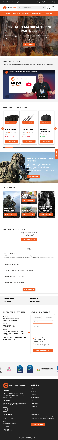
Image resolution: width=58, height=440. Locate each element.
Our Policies (34, 403)
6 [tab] (49, 147)
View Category (10, 214)
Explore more (33, 176)
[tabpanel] (11, 127)
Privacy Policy (37, 339)
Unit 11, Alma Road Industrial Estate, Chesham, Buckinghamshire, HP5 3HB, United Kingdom (13, 333)
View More (11, 141)
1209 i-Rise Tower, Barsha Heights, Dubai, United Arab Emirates (15, 338)
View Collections (29, 239)
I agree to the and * (39, 339)
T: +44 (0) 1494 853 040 (10, 418)
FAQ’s (32, 400)
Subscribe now (38, 424)
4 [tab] (33, 147)
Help (38, 2)
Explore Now (29, 44)
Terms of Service (38, 341)
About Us (15, 13)
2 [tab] (17, 147)
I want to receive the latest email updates (41, 345)
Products (25, 13)
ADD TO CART (10, 122)
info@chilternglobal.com (10, 320)
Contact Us (48, 13)
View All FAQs (29, 289)
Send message (42, 350)
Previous (2, 128)
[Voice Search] (44, 7)
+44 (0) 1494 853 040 (8, 326)
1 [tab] (9, 147)
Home (8, 13)
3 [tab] (25, 147)
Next (55, 128)
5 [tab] (41, 147)
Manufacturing (36, 13)
